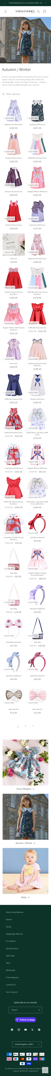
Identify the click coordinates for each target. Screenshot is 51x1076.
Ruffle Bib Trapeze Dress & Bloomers (13, 503)
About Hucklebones (14, 912)
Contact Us (11, 984)
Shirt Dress (14, 363)
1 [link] (18, 726)
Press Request (12, 977)
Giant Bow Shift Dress (37, 225)
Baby (24, 897)
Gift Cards (10, 955)
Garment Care (12, 948)
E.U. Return (11, 941)
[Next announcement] (46, 3)
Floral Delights (24, 788)
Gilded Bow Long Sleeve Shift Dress (37, 433)
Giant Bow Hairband (13, 642)
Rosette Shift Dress (37, 399)
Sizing (8, 926)
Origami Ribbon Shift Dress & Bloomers (13, 329)
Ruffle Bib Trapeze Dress (37, 328)
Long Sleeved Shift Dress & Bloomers (14, 538)
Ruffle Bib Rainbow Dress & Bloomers (37, 293)
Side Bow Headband (37, 609)
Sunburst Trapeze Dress (13, 191)
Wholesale (10, 970)
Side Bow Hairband (37, 537)
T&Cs (8, 963)
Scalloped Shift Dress (37, 124)
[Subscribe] (39, 1010)
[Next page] (32, 726)
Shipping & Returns (14, 934)
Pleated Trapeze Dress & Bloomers (14, 293)
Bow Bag (13, 573)
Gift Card (13, 259)
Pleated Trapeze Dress (13, 158)
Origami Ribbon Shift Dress (37, 191)
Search (9, 919)
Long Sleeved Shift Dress (13, 468)
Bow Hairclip (13, 709)
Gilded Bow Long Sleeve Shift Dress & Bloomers (37, 503)
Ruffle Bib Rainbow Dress (37, 158)
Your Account (12, 992)
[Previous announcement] (5, 3)
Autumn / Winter (24, 843)
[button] (5, 12)
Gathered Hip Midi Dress (14, 124)
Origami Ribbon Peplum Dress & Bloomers (37, 574)
